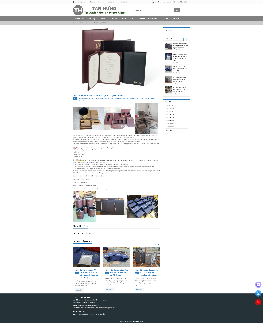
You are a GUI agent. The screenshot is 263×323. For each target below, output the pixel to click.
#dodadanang (112, 98)
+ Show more (169, 130)
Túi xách (103, 19)
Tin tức (165, 19)
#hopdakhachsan (131, 98)
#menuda (81, 100)
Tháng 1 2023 (169, 123)
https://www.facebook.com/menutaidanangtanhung (98, 308)
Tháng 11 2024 (169, 108)
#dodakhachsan (120, 98)
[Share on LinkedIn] (82, 233)
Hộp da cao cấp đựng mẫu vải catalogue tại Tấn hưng (91, 272)
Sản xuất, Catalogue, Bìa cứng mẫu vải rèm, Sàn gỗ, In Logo (121, 272)
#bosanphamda (102, 98)
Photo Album (127, 19)
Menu (114, 19)
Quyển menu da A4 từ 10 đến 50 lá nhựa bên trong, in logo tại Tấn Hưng (180, 57)
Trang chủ (79, 19)
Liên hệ (176, 19)
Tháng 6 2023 (169, 117)
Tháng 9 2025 (169, 105)
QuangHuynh (84, 98)
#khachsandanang (141, 98)
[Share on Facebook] (74, 233)
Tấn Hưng (140, 321)
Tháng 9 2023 (169, 114)
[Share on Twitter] (78, 233)
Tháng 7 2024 (169, 111)
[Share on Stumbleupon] (86, 233)
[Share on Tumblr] (94, 233)
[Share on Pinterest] (90, 233)
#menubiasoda (152, 98)
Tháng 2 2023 (169, 120)
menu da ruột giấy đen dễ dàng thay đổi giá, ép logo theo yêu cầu (180, 46)
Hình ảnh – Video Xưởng (148, 19)
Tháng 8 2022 (169, 126)
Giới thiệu (92, 19)
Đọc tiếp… (81, 289)
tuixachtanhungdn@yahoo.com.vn (88, 305)
